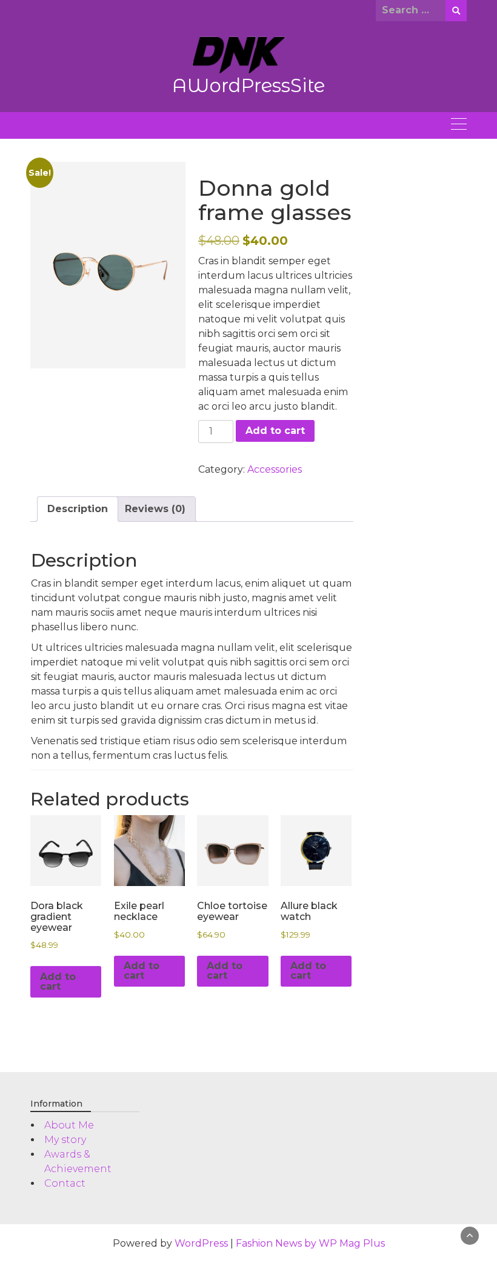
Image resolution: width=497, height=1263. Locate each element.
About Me (69, 1125)
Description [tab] (77, 509)
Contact (64, 1183)
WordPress (201, 1243)
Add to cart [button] (58, 981)
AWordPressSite (248, 85)
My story (65, 1139)
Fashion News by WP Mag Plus (310, 1243)
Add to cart (275, 430)
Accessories (274, 469)
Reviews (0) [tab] (155, 509)
